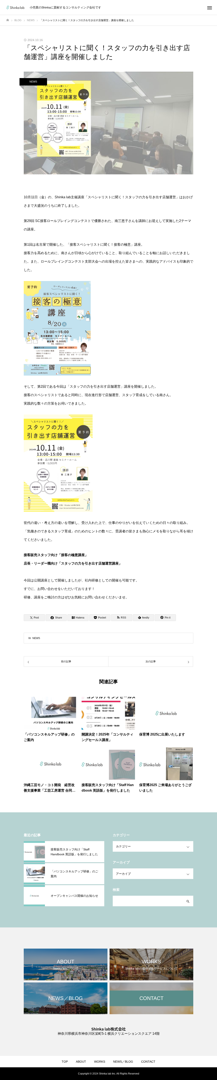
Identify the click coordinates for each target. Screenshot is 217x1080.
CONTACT (148, 1061)
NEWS (33, 81)
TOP (65, 1061)
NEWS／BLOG (123, 1061)
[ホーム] (7, 20)
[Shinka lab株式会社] (15, 7)
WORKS (99, 1061)
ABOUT (81, 1061)
